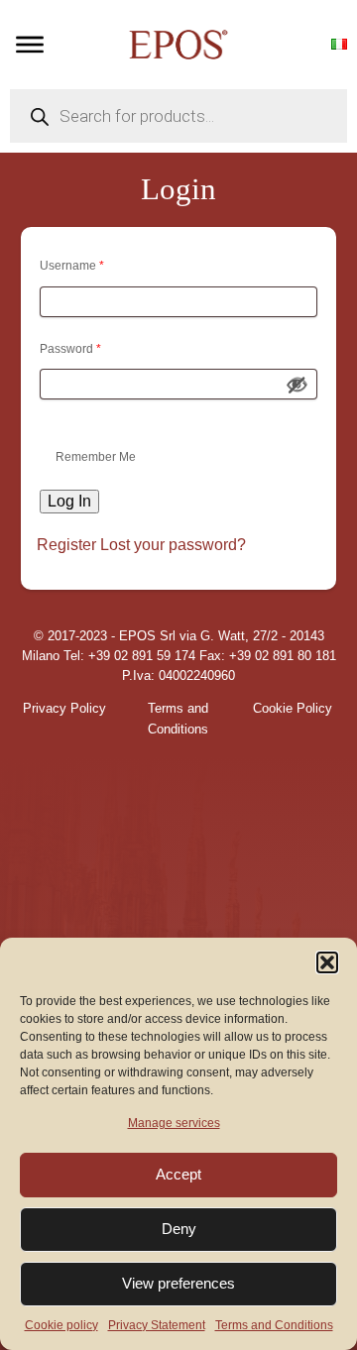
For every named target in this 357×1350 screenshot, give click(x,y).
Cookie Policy (292, 709)
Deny (179, 1228)
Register (66, 544)
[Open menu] (30, 44)
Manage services (174, 1123)
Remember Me (96, 457)
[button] (327, 962)
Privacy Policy (64, 709)
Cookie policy (61, 1325)
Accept (178, 1174)
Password (70, 349)
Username (72, 266)
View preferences (178, 1283)
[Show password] (297, 384)
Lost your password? (173, 544)
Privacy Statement (156, 1325)
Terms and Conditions (274, 1325)
